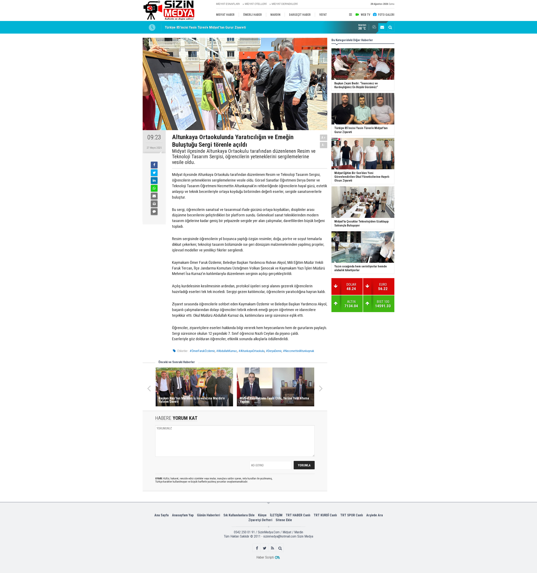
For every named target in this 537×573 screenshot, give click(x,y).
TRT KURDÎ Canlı (325, 515)
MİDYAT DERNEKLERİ (285, 4)
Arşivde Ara (374, 515)
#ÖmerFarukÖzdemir (202, 351)
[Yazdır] (154, 203)
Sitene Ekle (284, 520)
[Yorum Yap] (154, 211)
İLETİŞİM (276, 515)
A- (324, 145)
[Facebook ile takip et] (257, 548)
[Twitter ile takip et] (264, 548)
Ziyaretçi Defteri (260, 520)
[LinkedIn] (154, 180)
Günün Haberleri (208, 515)
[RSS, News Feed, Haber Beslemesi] (272, 548)
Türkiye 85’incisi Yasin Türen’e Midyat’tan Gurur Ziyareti (205, 25)
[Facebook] (154, 165)
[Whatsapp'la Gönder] (154, 188)
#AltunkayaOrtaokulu (252, 351)
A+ (323, 138)
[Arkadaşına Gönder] (154, 196)
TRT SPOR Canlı (351, 515)
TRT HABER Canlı (298, 515)
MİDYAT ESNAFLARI (228, 4)
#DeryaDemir (274, 351)
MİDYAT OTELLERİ (256, 4)
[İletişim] (382, 27)
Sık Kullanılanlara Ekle (239, 515)
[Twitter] (154, 172)
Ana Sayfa (161, 515)
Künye (262, 515)
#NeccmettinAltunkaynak (298, 351)
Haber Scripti (265, 557)
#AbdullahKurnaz (226, 351)
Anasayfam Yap (183, 515)
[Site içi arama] (390, 27)
